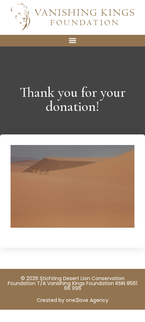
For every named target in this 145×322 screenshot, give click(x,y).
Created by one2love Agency (72, 300)
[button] (72, 40)
